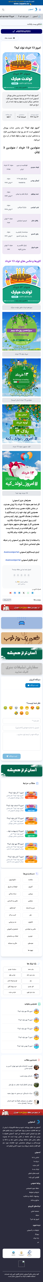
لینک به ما (35, 1169)
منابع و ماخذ (35, 1200)
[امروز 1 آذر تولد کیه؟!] (21, 795)
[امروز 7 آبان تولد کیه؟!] (21, 859)
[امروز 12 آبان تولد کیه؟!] (21, 821)
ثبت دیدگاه (34, 685)
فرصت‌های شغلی (33, 1173)
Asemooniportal (11, 552)
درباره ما (36, 1161)
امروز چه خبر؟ (34, 1219)
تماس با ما (35, 1157)
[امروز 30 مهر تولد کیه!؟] (21, 846)
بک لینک (36, 1238)
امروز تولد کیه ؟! (23, 16)
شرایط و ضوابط (34, 1192)
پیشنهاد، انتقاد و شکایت (31, 1196)
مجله (37, 1215)
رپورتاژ (37, 1234)
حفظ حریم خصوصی (32, 1188)
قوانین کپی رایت (34, 1177)
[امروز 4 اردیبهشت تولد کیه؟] (21, 834)
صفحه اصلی (35, 1211)
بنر (38, 1242)
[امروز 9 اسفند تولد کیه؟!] (21, 808)
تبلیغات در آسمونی (33, 1230)
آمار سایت (36, 1165)
